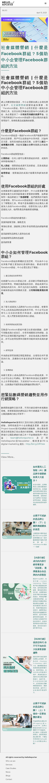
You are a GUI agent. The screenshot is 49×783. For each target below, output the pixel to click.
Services (9, 765)
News (8, 772)
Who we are (10, 761)
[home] (21, 3)
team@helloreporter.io (22, 438)
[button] (45, 3)
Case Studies (11, 768)
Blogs (8, 776)
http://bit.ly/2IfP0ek (35, 444)
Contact (9, 779)
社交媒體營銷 (18, 105)
